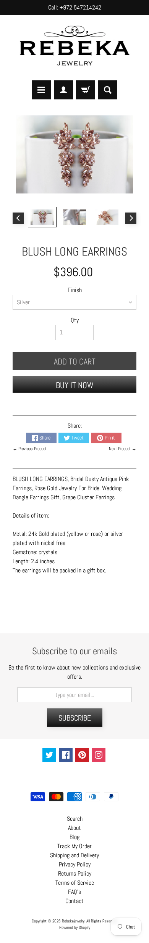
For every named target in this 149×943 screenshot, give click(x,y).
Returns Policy (74, 873)
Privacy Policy (75, 864)
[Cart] (85, 89)
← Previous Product (30, 449)
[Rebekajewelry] (74, 47)
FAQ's (74, 892)
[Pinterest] (82, 755)
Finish (75, 290)
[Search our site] (107, 89)
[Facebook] (66, 755)
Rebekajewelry (73, 921)
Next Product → (122, 449)
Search (75, 819)
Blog (74, 837)
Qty (75, 320)
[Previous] (18, 218)
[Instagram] (98, 755)
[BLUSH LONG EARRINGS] (42, 217)
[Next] (130, 218)
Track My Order (74, 846)
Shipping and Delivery (74, 855)
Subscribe (74, 718)
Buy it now (75, 385)
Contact (74, 901)
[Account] (63, 89)
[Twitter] (49, 755)
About (74, 828)
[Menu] (41, 89)
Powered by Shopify (74, 927)
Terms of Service (74, 883)
